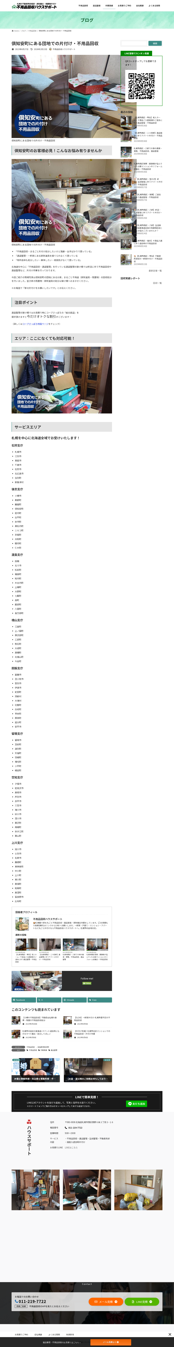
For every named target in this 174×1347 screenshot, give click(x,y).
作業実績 (44, 1050)
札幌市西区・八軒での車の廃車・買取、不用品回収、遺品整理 (73, 956)
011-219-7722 (32, 1301)
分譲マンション (102, 950)
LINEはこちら (71, 1147)
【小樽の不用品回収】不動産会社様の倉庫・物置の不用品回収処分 (39, 1019)
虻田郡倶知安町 (43, 1047)
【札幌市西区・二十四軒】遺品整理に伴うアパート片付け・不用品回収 (49, 956)
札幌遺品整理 (56, 950)
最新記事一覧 (155, 270)
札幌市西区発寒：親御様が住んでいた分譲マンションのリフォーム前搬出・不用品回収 (97, 956)
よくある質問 (54, 1334)
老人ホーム (33, 950)
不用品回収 (80, 950)
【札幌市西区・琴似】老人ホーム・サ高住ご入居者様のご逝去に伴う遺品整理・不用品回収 (26, 958)
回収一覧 (157, 283)
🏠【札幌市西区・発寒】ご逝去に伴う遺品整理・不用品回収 (147, 196)
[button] (106, 1302)
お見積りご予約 (21, 1334)
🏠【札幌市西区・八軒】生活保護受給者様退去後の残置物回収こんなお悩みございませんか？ (148, 228)
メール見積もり (109, 1342)
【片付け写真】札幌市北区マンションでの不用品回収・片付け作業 (92, 1032)
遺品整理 (54, 1050)
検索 (155, 43)
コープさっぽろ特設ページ (35, 323)
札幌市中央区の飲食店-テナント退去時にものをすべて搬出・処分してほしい (40, 1032)
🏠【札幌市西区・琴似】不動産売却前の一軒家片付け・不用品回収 (148, 259)
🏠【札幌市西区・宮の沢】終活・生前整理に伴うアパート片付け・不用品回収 (148, 182)
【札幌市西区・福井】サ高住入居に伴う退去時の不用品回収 (148, 242)
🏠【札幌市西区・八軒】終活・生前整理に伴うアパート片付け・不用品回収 (148, 212)
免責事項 (70, 1334)
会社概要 (38, 1334)
